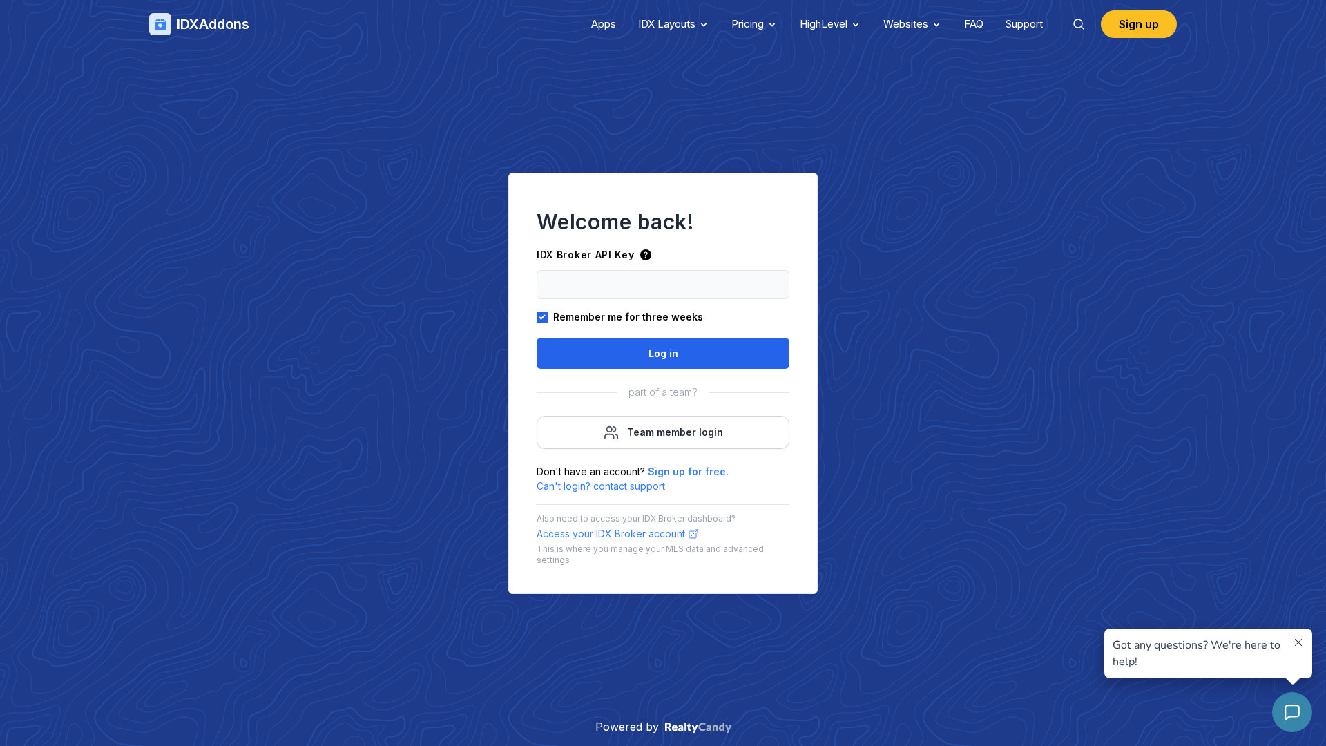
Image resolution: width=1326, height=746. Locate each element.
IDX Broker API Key (586, 254)
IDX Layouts (666, 23)
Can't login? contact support (601, 486)
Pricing (747, 23)
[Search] (1079, 24)
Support (1024, 23)
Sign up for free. (688, 471)
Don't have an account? (633, 471)
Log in (663, 353)
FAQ (973, 23)
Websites (905, 23)
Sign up (1139, 24)
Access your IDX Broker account (611, 533)
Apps (603, 23)
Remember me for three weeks (628, 317)
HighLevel (823, 23)
